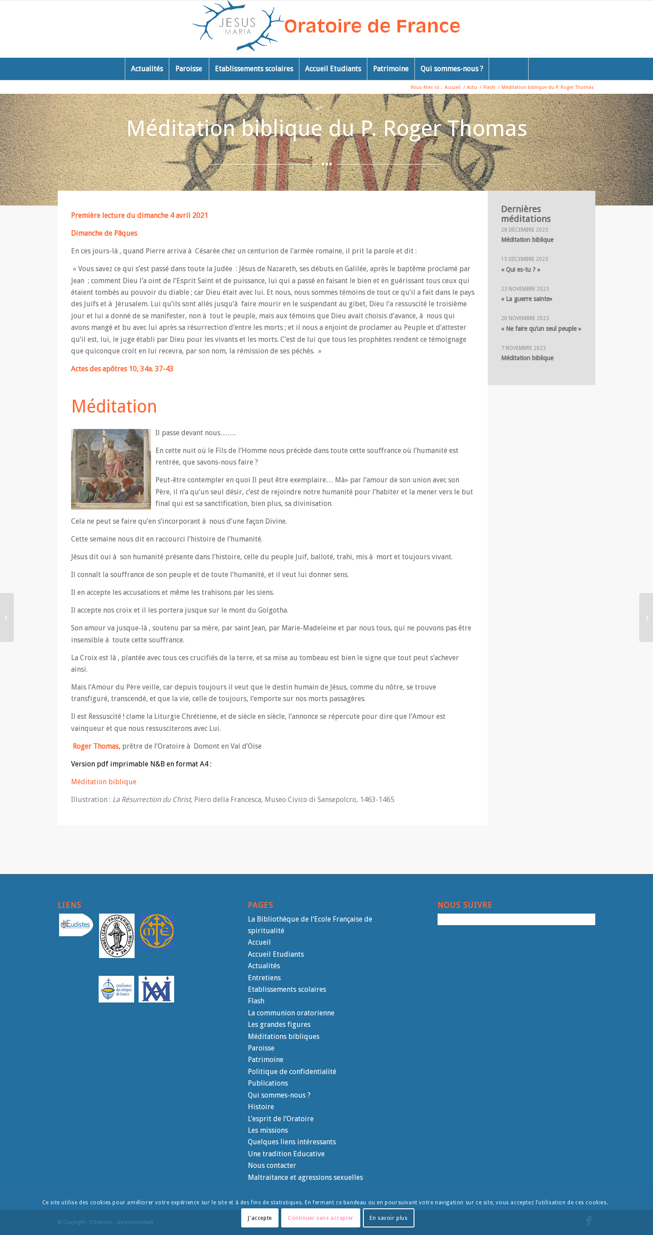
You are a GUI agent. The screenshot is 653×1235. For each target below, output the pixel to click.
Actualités (264, 966)
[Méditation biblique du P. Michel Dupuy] (7, 617)
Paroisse (261, 1048)
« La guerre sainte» (527, 298)
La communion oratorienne (291, 1013)
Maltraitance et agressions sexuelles (305, 1177)
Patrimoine (265, 1059)
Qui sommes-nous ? (279, 1095)
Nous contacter (272, 1165)
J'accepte (259, 1218)
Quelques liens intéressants (292, 1142)
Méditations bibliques (283, 1036)
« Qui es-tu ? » (521, 269)
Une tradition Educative (286, 1154)
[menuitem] (147, 69)
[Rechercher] (509, 69)
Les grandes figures (279, 1024)
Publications (268, 1083)
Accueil (259, 942)
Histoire (261, 1107)
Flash (256, 1001)
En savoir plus (388, 1218)
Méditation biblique (103, 782)
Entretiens (264, 978)
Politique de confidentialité (292, 1071)
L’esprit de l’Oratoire (281, 1119)
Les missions (268, 1130)
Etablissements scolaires (287, 989)
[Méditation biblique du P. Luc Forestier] (646, 617)
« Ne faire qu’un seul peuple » (541, 328)
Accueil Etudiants (276, 954)
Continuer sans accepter (321, 1218)
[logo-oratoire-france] (326, 28)
